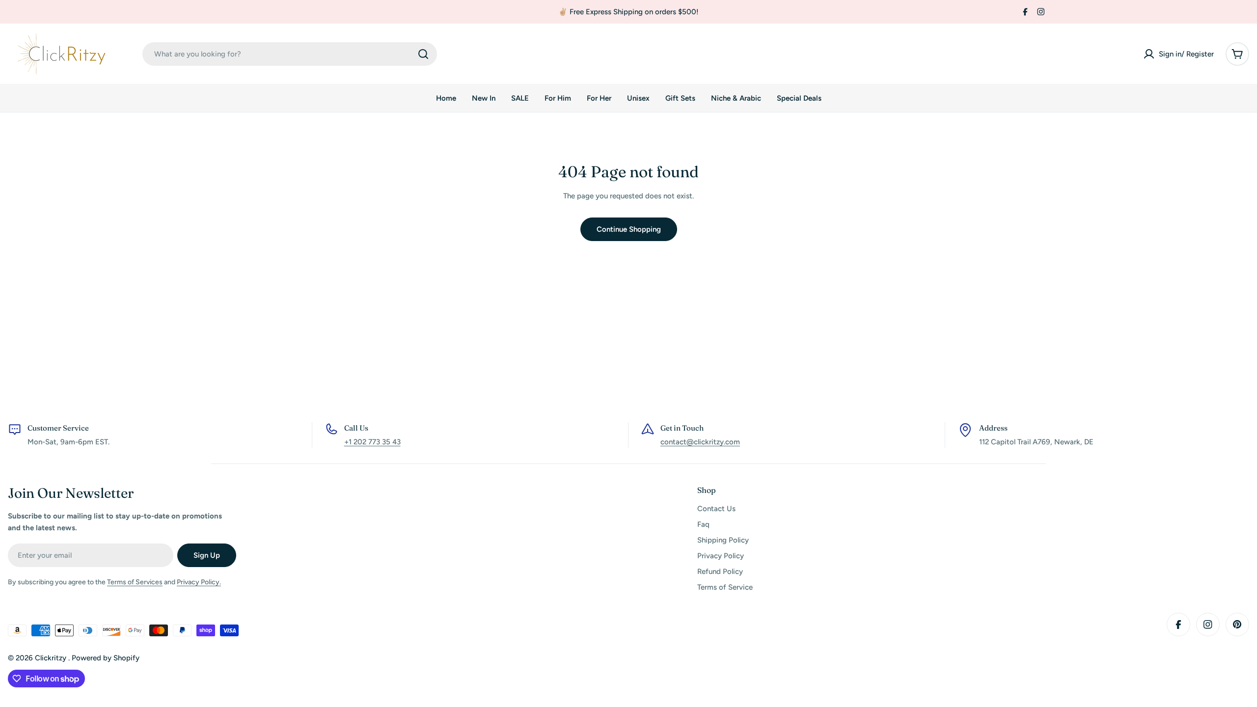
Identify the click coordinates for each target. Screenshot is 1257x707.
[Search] (423, 54)
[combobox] (289, 54)
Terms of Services (135, 582)
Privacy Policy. (199, 582)
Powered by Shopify (105, 657)
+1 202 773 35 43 (372, 441)
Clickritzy (51, 657)
